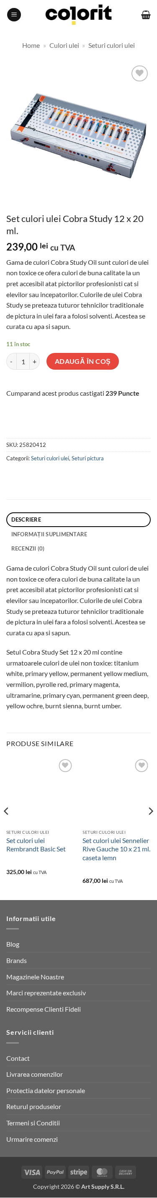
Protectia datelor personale (45, 1090)
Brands (16, 960)
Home (31, 45)
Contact (18, 1058)
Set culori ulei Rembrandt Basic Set (36, 844)
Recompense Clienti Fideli (43, 1009)
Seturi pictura (88, 458)
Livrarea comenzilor (34, 1074)
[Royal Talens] (58, 426)
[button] (14, 15)
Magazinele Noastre (35, 977)
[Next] (150, 828)
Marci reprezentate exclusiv (46, 993)
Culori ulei (64, 45)
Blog (12, 944)
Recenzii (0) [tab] (28, 548)
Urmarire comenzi (32, 1139)
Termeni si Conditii (33, 1123)
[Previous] (7, 828)
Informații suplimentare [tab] (49, 534)
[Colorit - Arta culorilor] (78, 15)
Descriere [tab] (26, 519)
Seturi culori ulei (111, 45)
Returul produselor (33, 1106)
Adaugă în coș (83, 361)
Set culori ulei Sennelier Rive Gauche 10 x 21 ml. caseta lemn (116, 849)
